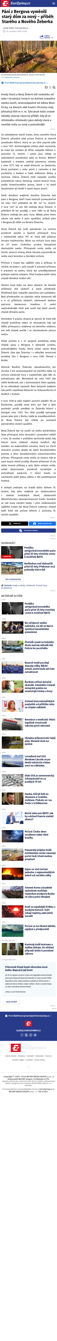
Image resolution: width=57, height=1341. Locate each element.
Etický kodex (10, 1056)
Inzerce (48, 1056)
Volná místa (39, 1060)
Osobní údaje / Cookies (22, 1060)
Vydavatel (39, 1056)
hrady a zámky (19, 585)
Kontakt (30, 1056)
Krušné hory (41, 585)
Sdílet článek (47, 37)
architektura (6, 588)
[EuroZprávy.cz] (18, 3)
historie (8, 585)
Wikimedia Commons (12, 77)
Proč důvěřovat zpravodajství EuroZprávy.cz (25, 83)
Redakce (21, 1056)
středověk (30, 585)
